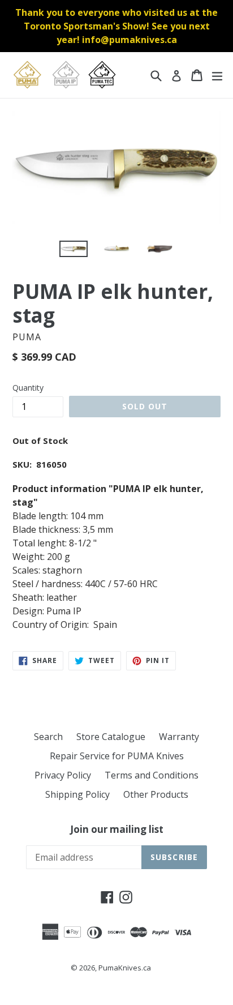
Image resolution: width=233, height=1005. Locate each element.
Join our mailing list (116, 829)
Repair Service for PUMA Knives (117, 756)
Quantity (28, 387)
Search (48, 736)
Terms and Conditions (152, 775)
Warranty (179, 736)
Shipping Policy (77, 794)
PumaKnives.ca (124, 968)
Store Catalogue (110, 736)
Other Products (155, 794)
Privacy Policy (62, 775)
